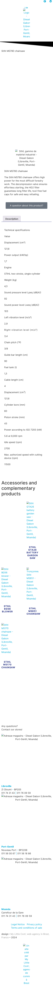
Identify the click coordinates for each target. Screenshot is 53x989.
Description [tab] (11, 218)
